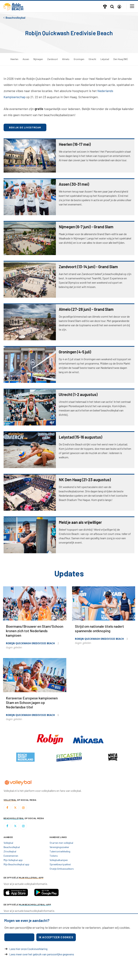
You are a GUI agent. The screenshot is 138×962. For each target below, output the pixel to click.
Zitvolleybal (10, 851)
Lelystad (104, 59)
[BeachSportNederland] (112, 757)
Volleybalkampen (59, 860)
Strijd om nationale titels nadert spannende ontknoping (99, 628)
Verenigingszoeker (59, 847)
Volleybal (8, 842)
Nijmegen (38, 59)
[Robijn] (50, 739)
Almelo (65, 59)
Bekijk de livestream (25, 127)
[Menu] (132, 6)
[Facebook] (7, 807)
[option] (25, 757)
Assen (26, 59)
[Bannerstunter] (69, 757)
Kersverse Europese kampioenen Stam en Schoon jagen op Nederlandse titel (32, 702)
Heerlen (14, 59)
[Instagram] (23, 807)
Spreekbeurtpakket (60, 864)
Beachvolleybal (12, 847)
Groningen (79, 59)
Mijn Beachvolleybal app (16, 864)
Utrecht (92, 59)
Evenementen (11, 855)
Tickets (54, 855)
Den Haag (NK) (120, 59)
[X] (15, 807)
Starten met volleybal (61, 842)
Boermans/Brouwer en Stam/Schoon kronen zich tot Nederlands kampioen (34, 630)
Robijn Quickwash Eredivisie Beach (30, 643)
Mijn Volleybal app (13, 860)
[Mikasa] (88, 739)
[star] (25, 757)
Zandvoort (52, 59)
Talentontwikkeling (60, 851)
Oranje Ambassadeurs (62, 868)
